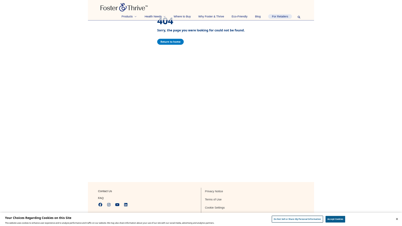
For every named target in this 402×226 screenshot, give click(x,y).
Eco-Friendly (239, 16)
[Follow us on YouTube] (117, 205)
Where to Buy (182, 16)
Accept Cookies (335, 219)
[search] (299, 17)
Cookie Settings (215, 207)
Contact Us (105, 191)
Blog (258, 16)
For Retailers (280, 16)
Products (127, 16)
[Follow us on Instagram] (108, 205)
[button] (129, 16)
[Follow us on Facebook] (100, 205)
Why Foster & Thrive (211, 16)
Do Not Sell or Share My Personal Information (297, 219)
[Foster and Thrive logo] (201, 7)
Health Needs (153, 16)
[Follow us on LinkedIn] (125, 205)
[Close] (397, 218)
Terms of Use (213, 199)
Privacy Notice (214, 191)
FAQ (101, 198)
